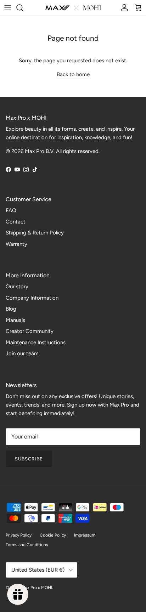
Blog (11, 309)
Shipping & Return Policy (35, 233)
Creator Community (30, 331)
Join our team (22, 353)
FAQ (11, 210)
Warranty (16, 244)
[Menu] (8, 8)
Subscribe (29, 458)
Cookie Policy (53, 535)
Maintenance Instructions (36, 342)
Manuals (15, 320)
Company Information (32, 298)
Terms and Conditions (27, 544)
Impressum (84, 535)
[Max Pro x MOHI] (73, 8)
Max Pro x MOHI (37, 587)
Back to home (73, 74)
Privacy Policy (19, 535)
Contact (16, 222)
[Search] (23, 8)
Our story (17, 286)
